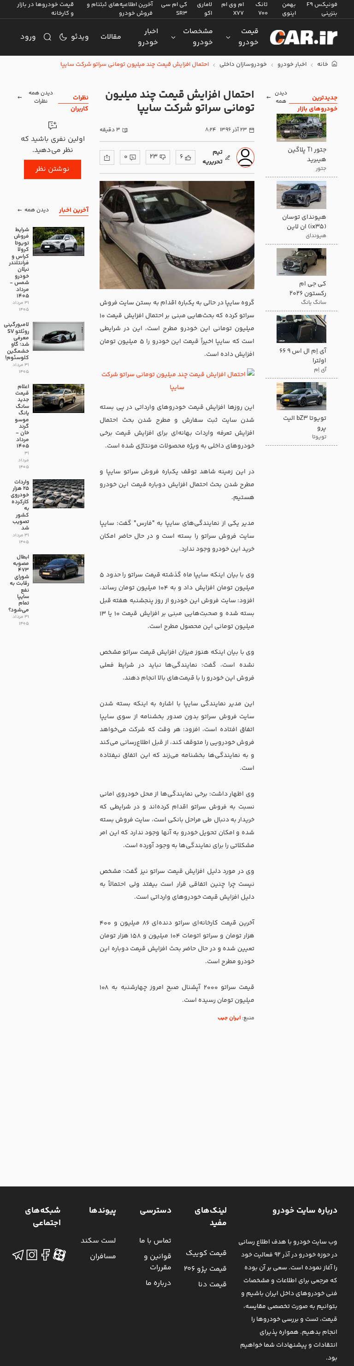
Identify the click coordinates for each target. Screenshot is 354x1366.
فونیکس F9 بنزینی (322, 9)
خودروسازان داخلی (243, 64)
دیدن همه (281, 97)
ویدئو (80, 37)
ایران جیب (229, 1018)
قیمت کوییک (206, 1253)
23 (154, 157)
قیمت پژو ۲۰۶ (205, 1269)
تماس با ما (155, 1241)
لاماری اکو (204, 9)
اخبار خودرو (148, 37)
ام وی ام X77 (232, 9)
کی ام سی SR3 (174, 9)
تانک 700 (261, 9)
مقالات (110, 37)
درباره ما (158, 1283)
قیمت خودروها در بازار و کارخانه (45, 9)
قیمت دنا (212, 1284)
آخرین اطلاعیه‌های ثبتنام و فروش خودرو (120, 9)
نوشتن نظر (52, 169)
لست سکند (98, 1241)
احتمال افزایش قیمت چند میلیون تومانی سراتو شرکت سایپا (134, 64)
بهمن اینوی (289, 9)
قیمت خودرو (248, 37)
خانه (323, 64)
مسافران (103, 1256)
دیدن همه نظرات (41, 97)
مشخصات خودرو (198, 37)
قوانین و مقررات (157, 1262)
